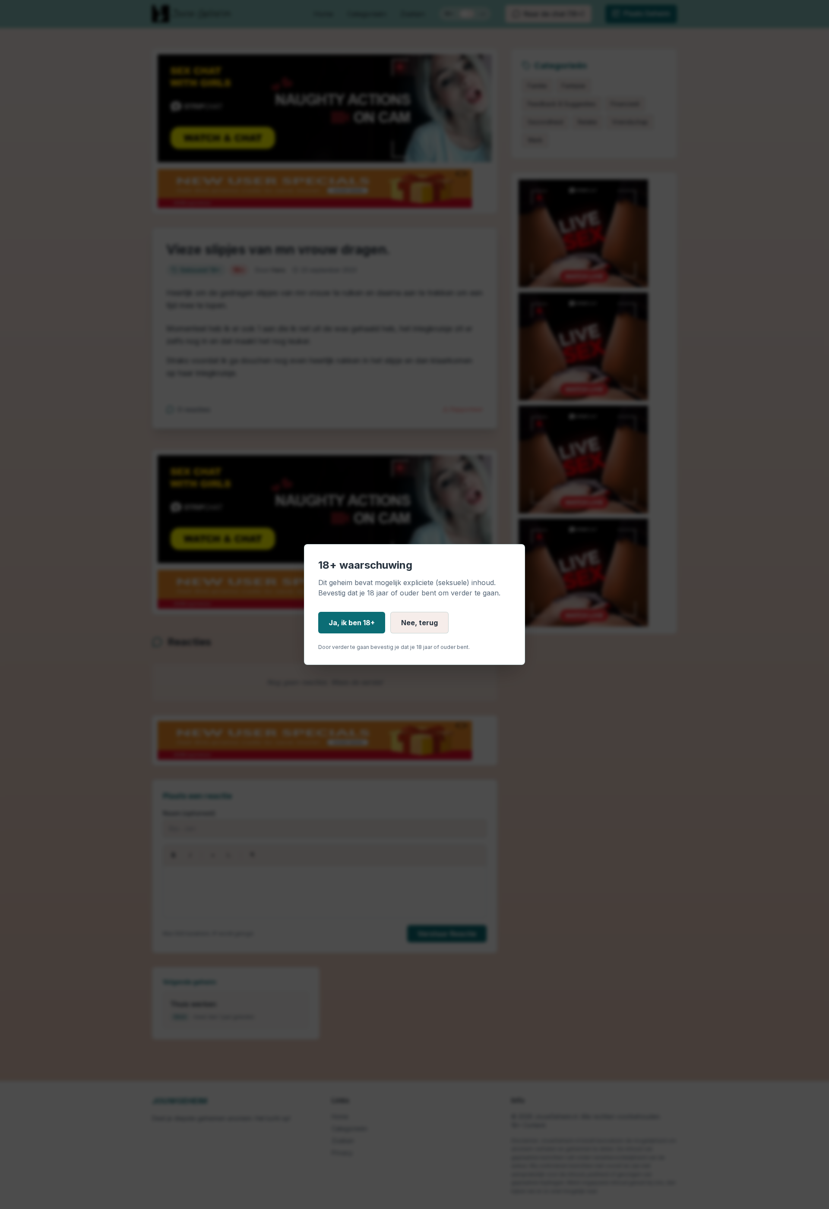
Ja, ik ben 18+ (352, 622)
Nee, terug (419, 622)
